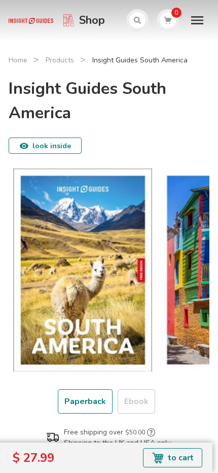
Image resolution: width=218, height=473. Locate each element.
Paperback (85, 401)
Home (18, 60)
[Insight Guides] (31, 20)
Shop (92, 20)
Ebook (136, 401)
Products (60, 60)
